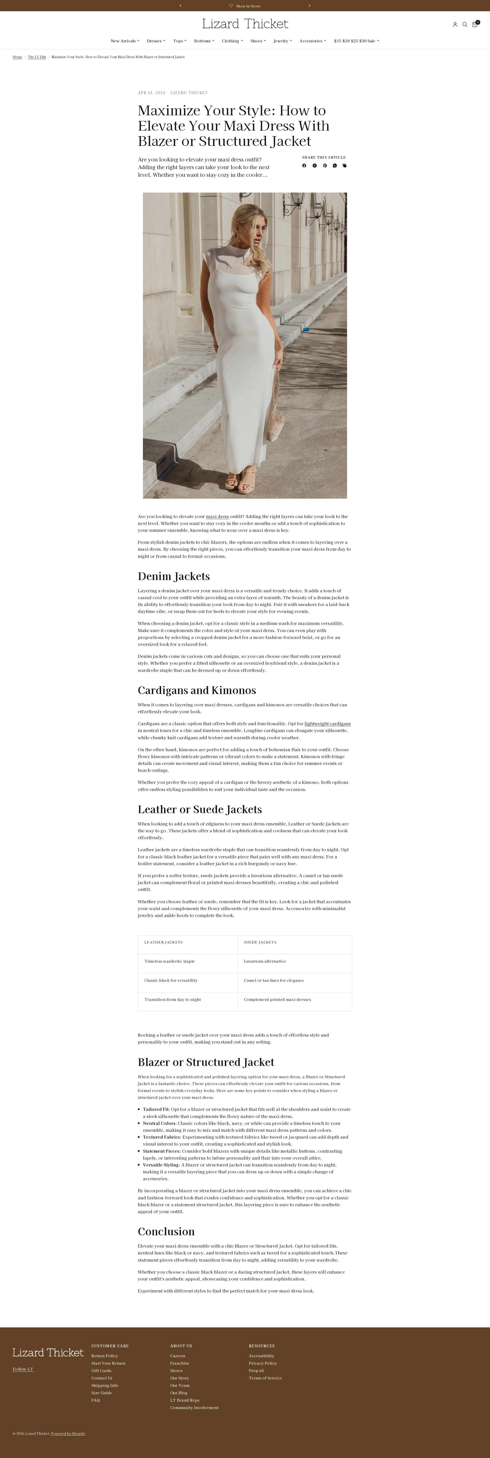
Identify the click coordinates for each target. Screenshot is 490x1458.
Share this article (324, 157)
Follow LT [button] (23, 1369)
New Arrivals (123, 40)
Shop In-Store (248, 6)
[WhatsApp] (336, 165)
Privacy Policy (263, 1363)
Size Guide (101, 1392)
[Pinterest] (326, 165)
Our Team (180, 1385)
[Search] (465, 24)
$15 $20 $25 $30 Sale (354, 40)
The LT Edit (37, 57)
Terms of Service (265, 1377)
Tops (178, 40)
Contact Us (101, 1377)
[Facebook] (305, 165)
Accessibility (261, 1355)
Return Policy (104, 1355)
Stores (176, 1370)
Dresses (154, 40)
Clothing (230, 40)
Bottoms (202, 40)
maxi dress (217, 516)
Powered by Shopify (68, 1433)
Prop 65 (256, 1370)
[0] (473, 24)
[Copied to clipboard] (345, 165)
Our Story (179, 1377)
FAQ (95, 1400)
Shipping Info (104, 1385)
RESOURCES (262, 1346)
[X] (316, 165)
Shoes (256, 40)
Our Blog (178, 1392)
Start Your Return (108, 1363)
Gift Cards (101, 1370)
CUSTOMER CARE (110, 1346)
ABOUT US (181, 1346)
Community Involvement (194, 1407)
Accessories (311, 40)
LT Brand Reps (184, 1400)
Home (17, 57)
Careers (177, 1355)
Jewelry (281, 40)
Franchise (179, 1363)
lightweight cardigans (327, 723)
